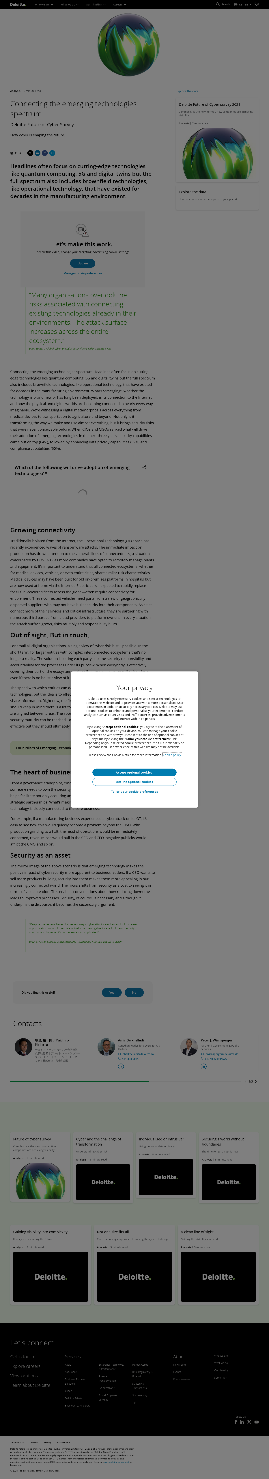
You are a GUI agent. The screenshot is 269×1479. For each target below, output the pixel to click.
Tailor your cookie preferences (134, 792)
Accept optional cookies (134, 772)
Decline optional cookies (134, 782)
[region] (134, 739)
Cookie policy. (172, 755)
